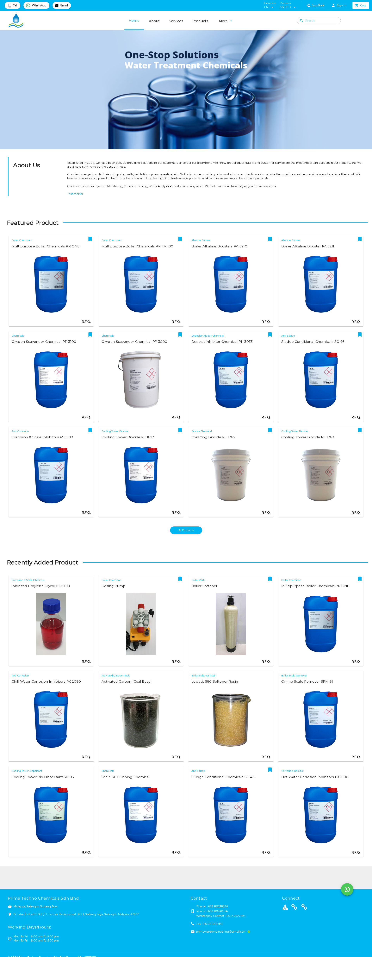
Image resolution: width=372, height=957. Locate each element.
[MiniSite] (304, 907)
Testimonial (75, 194)
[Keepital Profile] (285, 907)
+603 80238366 (217, 906)
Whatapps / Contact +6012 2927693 (220, 916)
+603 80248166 (217, 911)
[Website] (294, 907)
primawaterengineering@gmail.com (221, 931)
